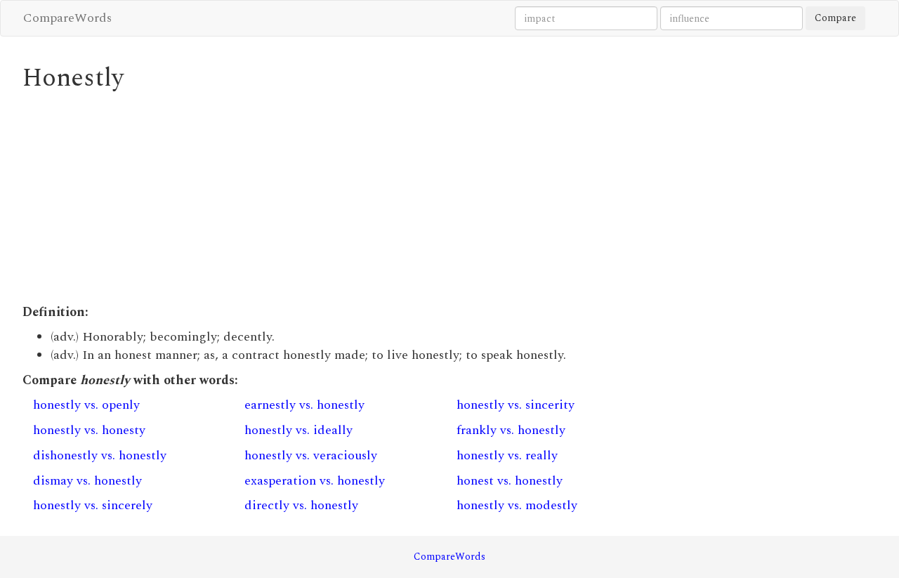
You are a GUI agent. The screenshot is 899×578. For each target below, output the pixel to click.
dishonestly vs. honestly (99, 455)
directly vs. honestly (301, 505)
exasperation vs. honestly (314, 480)
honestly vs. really (507, 455)
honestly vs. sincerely (92, 505)
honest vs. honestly (510, 480)
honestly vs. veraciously (310, 455)
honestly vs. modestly (517, 505)
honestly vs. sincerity (516, 404)
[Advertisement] (340, 198)
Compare (835, 18)
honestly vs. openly (86, 404)
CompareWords (67, 17)
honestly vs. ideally (298, 430)
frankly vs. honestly (511, 430)
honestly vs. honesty (89, 430)
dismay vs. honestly (87, 480)
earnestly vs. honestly (304, 404)
